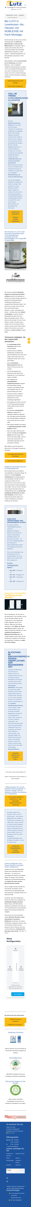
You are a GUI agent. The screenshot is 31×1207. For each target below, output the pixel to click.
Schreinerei (18, 1165)
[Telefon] (29, 339)
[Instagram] (7, 1181)
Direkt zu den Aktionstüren (15, 213)
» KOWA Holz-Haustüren (14, 1024)
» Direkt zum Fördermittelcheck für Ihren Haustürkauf (15, 849)
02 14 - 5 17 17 (17, 9)
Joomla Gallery (9, 772)
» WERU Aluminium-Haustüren (15, 1020)
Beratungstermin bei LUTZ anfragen (15, 82)
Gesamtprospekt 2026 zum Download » (15, 455)
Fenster (8, 1158)
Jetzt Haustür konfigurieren (15, 86)
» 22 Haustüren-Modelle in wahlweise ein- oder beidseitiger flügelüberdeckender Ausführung (15, 801)
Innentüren (8, 1165)
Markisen (18, 1158)
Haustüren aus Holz (20, 1153)
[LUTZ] (14, 3)
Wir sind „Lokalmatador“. (16, 1200)
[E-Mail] (29, 342)
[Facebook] (7, 1178)
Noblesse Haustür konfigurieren (15, 219)
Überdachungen (10, 1160)
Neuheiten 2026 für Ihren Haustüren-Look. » (15, 756)
